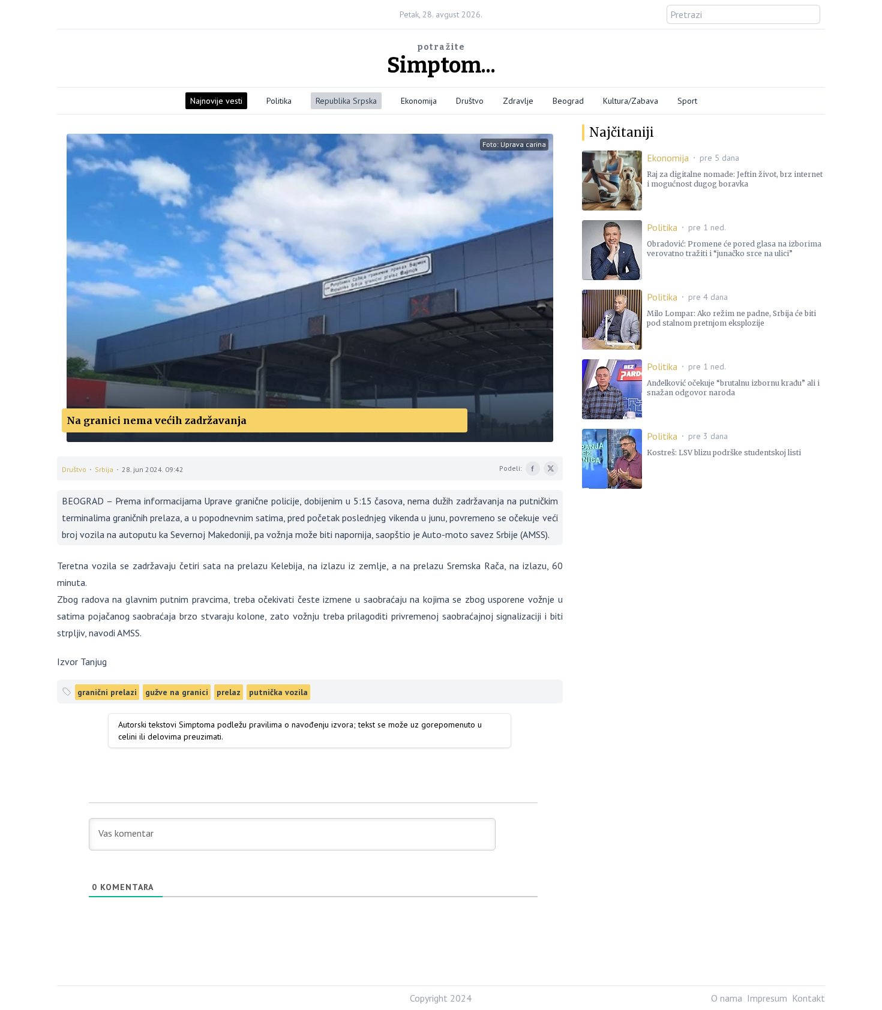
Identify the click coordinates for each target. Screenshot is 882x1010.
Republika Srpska (346, 100)
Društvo (470, 100)
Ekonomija (419, 100)
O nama (726, 998)
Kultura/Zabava (630, 100)
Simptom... (441, 65)
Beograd (568, 100)
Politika (279, 100)
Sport (687, 100)
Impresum (767, 998)
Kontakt (808, 998)
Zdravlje (518, 100)
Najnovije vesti (216, 100)
